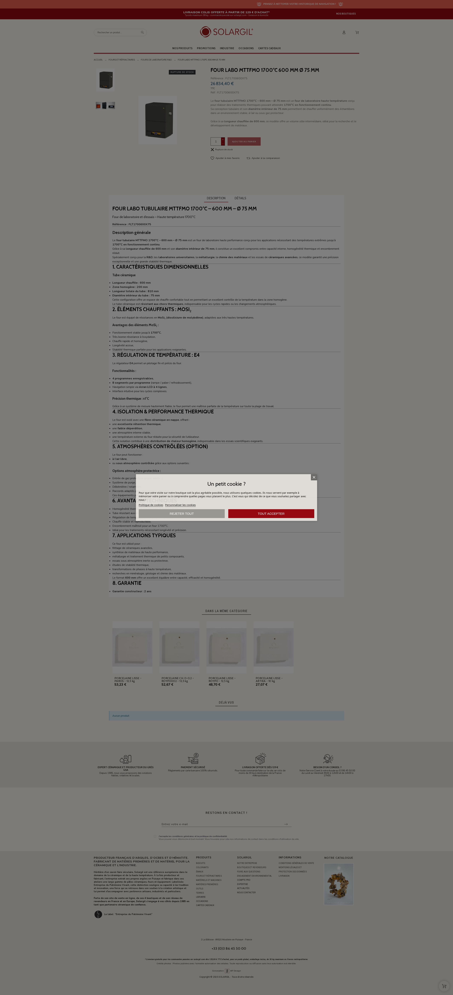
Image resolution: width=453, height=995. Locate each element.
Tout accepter (271, 513)
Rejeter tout (182, 513)
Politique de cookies (151, 505)
